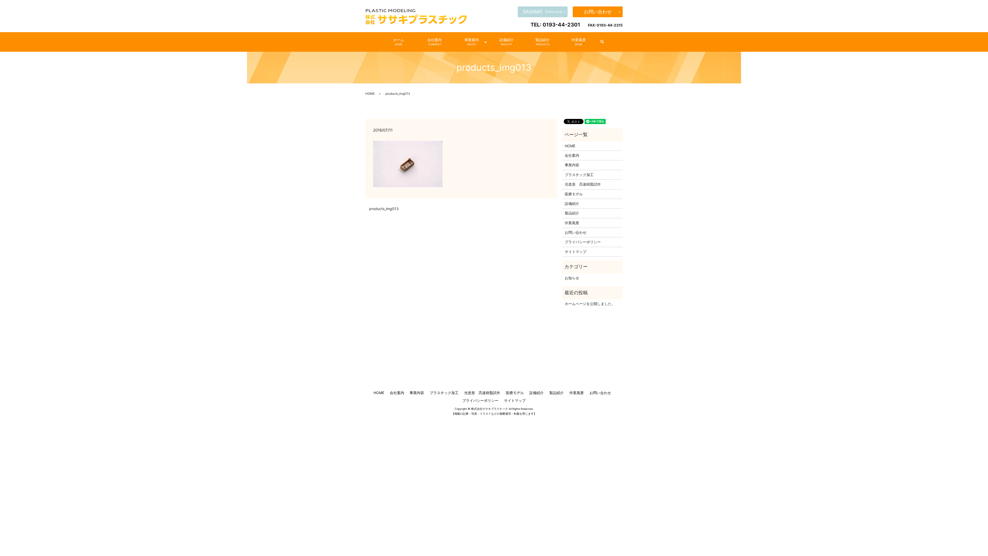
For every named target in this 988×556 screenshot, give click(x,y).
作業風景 (578, 42)
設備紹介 (506, 42)
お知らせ (572, 278)
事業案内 (471, 42)
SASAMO (542, 11)
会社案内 (434, 42)
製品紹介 (542, 42)
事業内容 (572, 165)
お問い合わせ (598, 11)
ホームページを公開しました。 (590, 303)
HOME (370, 93)
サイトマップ (575, 251)
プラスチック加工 (579, 174)
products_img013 (384, 208)
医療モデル (574, 194)
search (604, 42)
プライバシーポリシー (583, 242)
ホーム (398, 42)
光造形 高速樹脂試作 (583, 184)
